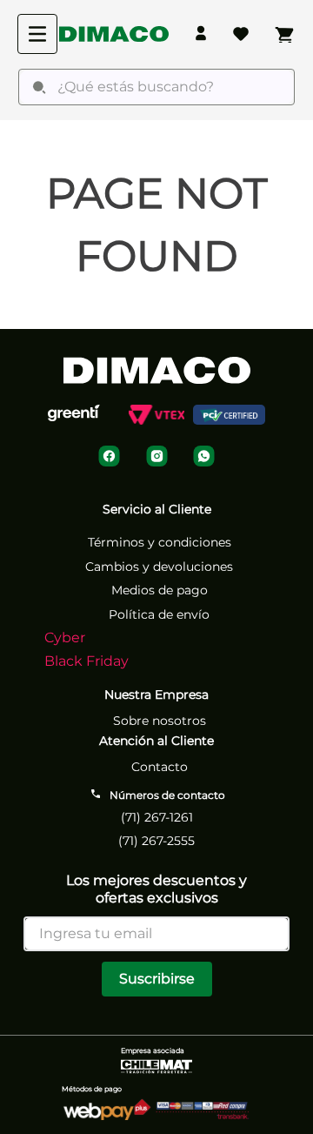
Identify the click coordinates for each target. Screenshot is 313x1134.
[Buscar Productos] (39, 87)
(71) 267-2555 (156, 841)
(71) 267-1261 (157, 817)
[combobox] (156, 87)
